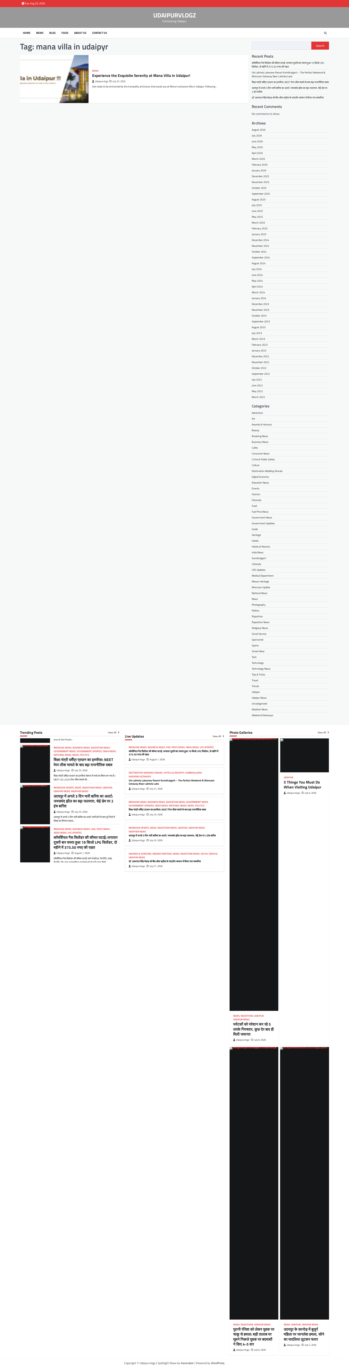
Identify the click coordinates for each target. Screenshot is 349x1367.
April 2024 (257, 287)
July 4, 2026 (310, 1345)
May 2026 (257, 147)
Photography (259, 605)
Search (320, 45)
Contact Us (99, 33)
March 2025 (258, 223)
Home (26, 33)
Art (253, 418)
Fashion (256, 494)
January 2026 (259, 170)
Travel (255, 680)
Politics (255, 610)
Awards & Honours (262, 424)
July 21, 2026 (156, 866)
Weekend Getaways (262, 715)
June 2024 (257, 275)
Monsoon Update (261, 587)
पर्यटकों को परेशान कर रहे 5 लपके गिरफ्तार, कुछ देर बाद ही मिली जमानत (253, 1029)
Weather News (260, 709)
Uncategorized (259, 703)
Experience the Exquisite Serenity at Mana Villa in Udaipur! (141, 75)
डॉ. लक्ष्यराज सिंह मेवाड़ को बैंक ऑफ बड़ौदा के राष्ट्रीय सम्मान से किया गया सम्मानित (288, 97)
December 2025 (260, 176)
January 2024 (259, 298)
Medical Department (263, 575)
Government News (262, 517)
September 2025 (261, 194)
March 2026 (258, 159)
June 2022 (257, 385)
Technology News (261, 669)
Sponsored (257, 639)
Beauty (255, 430)
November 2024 (260, 246)
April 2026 (257, 153)
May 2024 (257, 281)
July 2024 (257, 269)
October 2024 (259, 252)
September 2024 (261, 257)
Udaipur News (259, 698)
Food (64, 33)
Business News (260, 442)
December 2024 (260, 240)
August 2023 (259, 327)
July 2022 (257, 380)
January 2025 (259, 234)
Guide (255, 529)
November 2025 (260, 182)
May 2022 (257, 391)
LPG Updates (259, 570)
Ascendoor (187, 1363)
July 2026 (257, 135)
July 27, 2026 (81, 853)
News (39, 33)
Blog (52, 33)
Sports (255, 645)
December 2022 (260, 356)
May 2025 (257, 217)
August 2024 (259, 263)
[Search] (325, 33)
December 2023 (260, 304)
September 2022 (261, 374)
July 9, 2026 (260, 1040)
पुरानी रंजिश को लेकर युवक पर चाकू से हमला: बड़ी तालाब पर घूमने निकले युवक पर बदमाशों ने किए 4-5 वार (253, 1336)
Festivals (256, 500)
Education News (260, 482)
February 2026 (260, 164)
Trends (255, 686)
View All (112, 732)
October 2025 (259, 188)
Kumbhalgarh (259, 558)
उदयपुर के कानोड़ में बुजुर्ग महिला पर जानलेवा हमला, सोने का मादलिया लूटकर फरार (304, 1334)
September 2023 (261, 321)
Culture (255, 465)
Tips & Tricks (258, 674)
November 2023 (260, 310)
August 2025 (259, 199)
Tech (254, 657)
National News (259, 593)
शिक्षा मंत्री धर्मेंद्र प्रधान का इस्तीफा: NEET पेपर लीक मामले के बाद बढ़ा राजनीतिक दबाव (290, 82)
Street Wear (258, 651)
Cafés (255, 448)
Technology (258, 663)
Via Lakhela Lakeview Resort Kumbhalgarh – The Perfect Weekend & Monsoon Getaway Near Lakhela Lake (288, 74)
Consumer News (261, 453)
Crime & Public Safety (263, 459)
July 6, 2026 (310, 793)
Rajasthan (257, 616)
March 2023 (258, 339)
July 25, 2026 (81, 770)
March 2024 (258, 292)
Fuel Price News (260, 512)
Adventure (257, 413)
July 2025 (257, 205)
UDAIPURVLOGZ (174, 15)
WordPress (217, 1363)
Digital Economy (260, 477)
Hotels (255, 541)
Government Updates (263, 523)
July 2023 (257, 333)
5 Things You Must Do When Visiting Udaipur (302, 784)
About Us (80, 33)
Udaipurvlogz (101, 81)
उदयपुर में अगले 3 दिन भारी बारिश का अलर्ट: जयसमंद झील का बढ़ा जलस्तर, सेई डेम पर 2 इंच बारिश (83, 760)
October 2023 (259, 316)
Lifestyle (256, 564)
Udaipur (256, 692)
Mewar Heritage (260, 581)
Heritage (256, 535)
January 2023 (259, 351)
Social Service (259, 634)
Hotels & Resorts (261, 546)
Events (255, 488)
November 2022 (260, 362)
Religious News (260, 628)
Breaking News (260, 436)
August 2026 (259, 130)
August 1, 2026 (82, 811)
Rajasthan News (261, 622)
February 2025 (260, 228)
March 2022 (258, 397)
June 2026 (257, 141)
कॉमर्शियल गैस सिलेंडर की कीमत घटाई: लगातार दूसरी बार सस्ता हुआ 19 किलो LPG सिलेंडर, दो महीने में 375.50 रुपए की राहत (288, 65)
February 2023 (260, 345)
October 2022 (259, 368)
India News (258, 552)
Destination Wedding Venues (267, 471)
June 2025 (257, 211)
